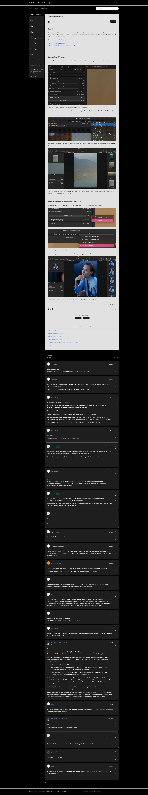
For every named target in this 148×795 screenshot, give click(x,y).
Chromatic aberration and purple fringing (36, 37)
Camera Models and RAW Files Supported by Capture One (64, 342)
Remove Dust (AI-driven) (58, 43)
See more (33, 76)
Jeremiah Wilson (55, 579)
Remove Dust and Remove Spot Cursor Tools (63, 45)
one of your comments (54, 664)
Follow (113, 21)
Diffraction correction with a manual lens (36, 60)
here (84, 657)
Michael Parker (55, 397)
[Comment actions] (115, 371)
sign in (49, 782)
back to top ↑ (112, 198)
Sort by (116, 357)
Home (30, 8)
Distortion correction (36, 65)
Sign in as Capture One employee (92, 791)
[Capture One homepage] (40, 2)
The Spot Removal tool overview (56, 333)
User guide (36, 8)
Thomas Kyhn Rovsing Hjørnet (59, 642)
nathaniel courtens (56, 563)
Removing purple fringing (35, 49)
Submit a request (88, 326)
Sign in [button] (115, 2)
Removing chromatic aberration (36, 43)
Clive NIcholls (54, 594)
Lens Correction (43, 8)
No (86, 318)
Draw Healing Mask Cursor (55, 339)
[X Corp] (50, 309)
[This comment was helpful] (115, 363)
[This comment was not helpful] (115, 368)
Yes (78, 318)
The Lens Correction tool (36, 19)
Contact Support (108, 2)
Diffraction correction (36, 55)
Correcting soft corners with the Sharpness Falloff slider (36, 71)
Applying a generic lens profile (36, 31)
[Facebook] (48, 309)
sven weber (54, 379)
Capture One (33, 791)
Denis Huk (54, 21)
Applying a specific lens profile (36, 25)
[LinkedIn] (52, 309)
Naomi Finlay (54, 704)
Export (49, 345)
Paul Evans (54, 364)
